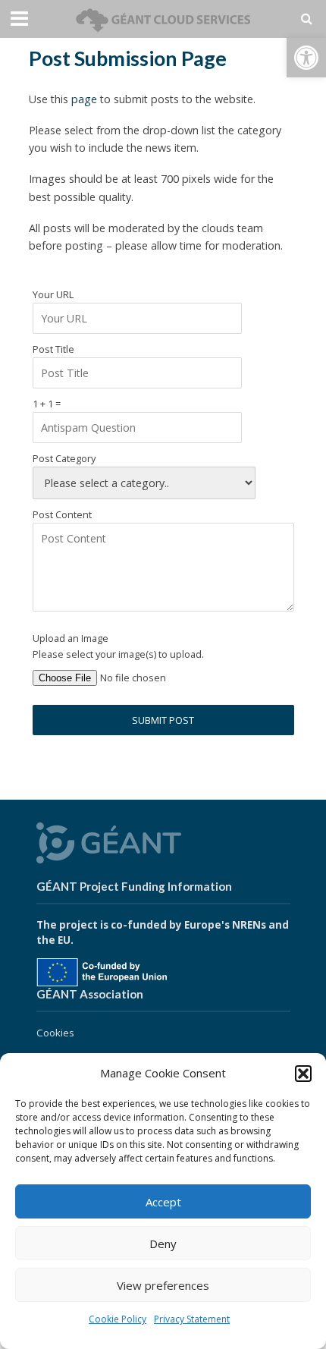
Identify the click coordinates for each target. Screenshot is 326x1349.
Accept (163, 1201)
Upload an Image (70, 638)
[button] (306, 57)
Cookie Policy (117, 1319)
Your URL (53, 294)
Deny (163, 1243)
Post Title (53, 349)
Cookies (55, 1032)
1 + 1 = (47, 403)
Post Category (64, 458)
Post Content (62, 514)
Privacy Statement (192, 1319)
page (84, 99)
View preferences (163, 1285)
